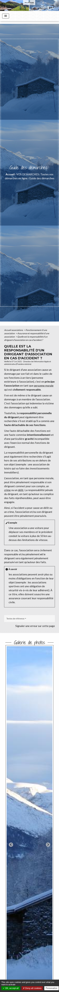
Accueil (10, 174)
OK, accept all (12, 988)
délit (20, 490)
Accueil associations (13, 330)
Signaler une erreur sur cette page (35, 625)
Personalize (51, 988)
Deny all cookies (33, 988)
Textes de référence (15, 618)
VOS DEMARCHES (27, 174)
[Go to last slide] (11, 844)
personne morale (44, 385)
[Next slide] (48, 844)
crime (7, 490)
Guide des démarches (41, 178)
